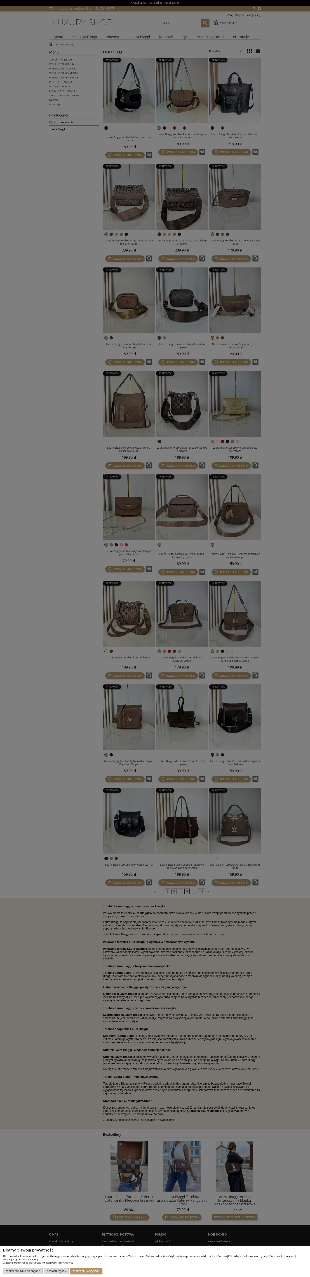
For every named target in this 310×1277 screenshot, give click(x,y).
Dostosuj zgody (56, 1271)
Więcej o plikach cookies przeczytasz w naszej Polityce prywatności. (38, 1262)
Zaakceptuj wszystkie (85, 1271)
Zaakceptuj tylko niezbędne (23, 1271)
